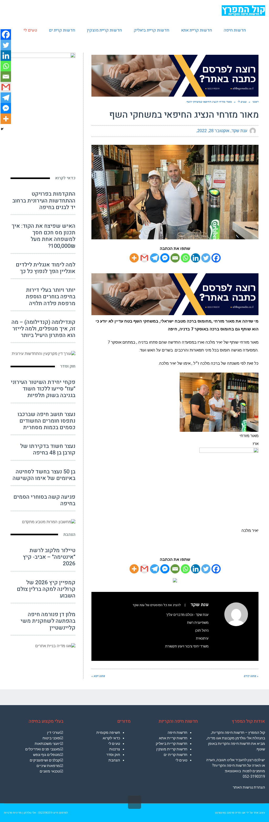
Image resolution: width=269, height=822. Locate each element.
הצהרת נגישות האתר (249, 787)
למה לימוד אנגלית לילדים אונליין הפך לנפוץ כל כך (45, 268)
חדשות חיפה (177, 732)
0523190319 (45, 812)
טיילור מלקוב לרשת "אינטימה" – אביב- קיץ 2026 (49, 557)
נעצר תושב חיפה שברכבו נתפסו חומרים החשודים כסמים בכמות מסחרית (46, 421)
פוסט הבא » (98, 675)
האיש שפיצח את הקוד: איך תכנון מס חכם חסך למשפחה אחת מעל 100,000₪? (43, 236)
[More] (134, 258)
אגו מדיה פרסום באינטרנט (230, 812)
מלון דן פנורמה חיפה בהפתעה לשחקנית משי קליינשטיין (47, 621)
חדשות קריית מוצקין (171, 749)
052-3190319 (254, 776)
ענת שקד (239, 130)
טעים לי (181, 760)
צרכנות (114, 749)
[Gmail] (144, 258)
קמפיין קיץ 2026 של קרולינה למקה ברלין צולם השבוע (46, 589)
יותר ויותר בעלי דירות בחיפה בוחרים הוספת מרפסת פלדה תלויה (50, 296)
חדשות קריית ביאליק (171, 743)
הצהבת (69, 534)
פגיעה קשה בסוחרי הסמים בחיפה (44, 500)
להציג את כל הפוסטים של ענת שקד (157, 605)
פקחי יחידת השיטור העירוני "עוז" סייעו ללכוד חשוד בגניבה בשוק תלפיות (43, 388)
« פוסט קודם (251, 675)
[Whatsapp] (185, 258)
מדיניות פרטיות (13, 812)
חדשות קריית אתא (173, 738)
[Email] (175, 258)
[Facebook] (216, 258)
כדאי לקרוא (65, 178)
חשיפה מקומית (108, 732)
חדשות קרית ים (175, 754)
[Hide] (2, 129)
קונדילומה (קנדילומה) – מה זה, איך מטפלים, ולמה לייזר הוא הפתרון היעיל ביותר (43, 328)
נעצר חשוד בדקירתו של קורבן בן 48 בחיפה (47, 449)
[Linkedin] (195, 258)
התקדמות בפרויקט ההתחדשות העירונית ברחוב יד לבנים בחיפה (43, 200)
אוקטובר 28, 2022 (213, 130)
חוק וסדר (67, 366)
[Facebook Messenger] (164, 258)
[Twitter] (205, 258)
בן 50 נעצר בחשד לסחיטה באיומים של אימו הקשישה (44, 475)
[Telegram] (154, 258)
